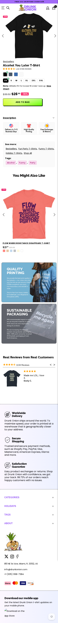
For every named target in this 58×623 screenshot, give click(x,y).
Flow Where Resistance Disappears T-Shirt (26, 243)
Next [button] (55, 36)
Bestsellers (8, 61)
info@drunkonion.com (15, 569)
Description (9, 117)
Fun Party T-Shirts (27, 148)
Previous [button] (3, 36)
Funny (22, 162)
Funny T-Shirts (46, 148)
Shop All (28, 153)
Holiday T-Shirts (14, 153)
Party (32, 162)
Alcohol (11, 162)
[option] (29, 36)
